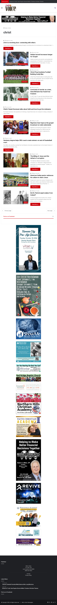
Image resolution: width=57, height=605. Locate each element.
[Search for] (55, 8)
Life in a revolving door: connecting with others (19, 42)
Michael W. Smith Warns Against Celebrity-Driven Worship (23, 1)
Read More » (8, 48)
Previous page (8, 210)
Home (5, 28)
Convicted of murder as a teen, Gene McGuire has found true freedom (40, 92)
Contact (28, 573)
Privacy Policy (28, 575)
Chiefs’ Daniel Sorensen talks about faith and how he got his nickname (27, 109)
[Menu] (2, 8)
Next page (50, 210)
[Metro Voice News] (10, 7)
